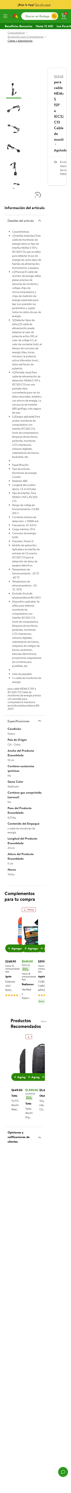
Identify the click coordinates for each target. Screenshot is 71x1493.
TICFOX (58, 76)
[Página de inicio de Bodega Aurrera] (15, 16)
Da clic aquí (43, 4)
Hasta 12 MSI (44, 26)
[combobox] (39, 16)
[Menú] (6, 16)
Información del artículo (25, 207)
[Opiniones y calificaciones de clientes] (39, 1136)
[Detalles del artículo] (39, 220)
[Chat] (63, 1472)
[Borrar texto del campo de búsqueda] (48, 16)
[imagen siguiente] (14, 188)
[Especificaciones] (39, 721)
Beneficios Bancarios (18, 26)
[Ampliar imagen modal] (37, 195)
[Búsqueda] (54, 16)
